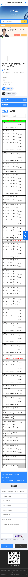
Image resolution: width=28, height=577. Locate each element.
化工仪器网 (10, 574)
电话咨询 (25, 238)
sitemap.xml (23, 574)
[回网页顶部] (25, 232)
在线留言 (12, 111)
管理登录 (16, 574)
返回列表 (7, 477)
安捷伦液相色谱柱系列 (14, 474)
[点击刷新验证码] (18, 536)
